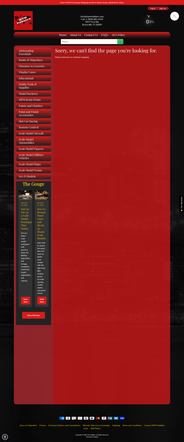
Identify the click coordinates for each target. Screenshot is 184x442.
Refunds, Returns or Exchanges (96, 425)
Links (85, 428)
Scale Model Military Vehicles (31, 156)
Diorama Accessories (32, 66)
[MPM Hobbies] (23, 20)
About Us (75, 35)
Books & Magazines (31, 60)
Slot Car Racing (28, 121)
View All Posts (33, 315)
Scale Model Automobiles (26, 140)
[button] (5, 437)
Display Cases (27, 72)
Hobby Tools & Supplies (28, 85)
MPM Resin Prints (30, 99)
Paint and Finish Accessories (29, 113)
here (68, 57)
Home (63, 35)
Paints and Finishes (31, 106)
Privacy (42, 425)
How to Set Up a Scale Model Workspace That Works (27, 218)
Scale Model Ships (30, 164)
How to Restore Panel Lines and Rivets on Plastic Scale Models (41, 223)
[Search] (120, 41)
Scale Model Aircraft (31, 133)
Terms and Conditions (132, 425)
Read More (26, 300)
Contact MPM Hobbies (154, 425)
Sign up (162, 8)
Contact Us (91, 35)
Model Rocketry (28, 93)
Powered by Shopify (92, 437)
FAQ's (104, 35)
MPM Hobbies (91, 435)
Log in (152, 8)
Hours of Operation (28, 425)
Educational (26, 78)
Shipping (116, 425)
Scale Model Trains (30, 170)
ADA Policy (118, 35)
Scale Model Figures (31, 149)
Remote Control (28, 127)
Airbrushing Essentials (26, 52)
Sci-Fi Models (27, 176)
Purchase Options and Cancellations (64, 425)
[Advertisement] (33, 362)
